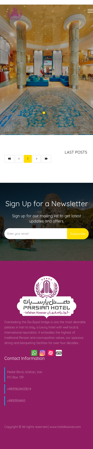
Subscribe (78, 233)
